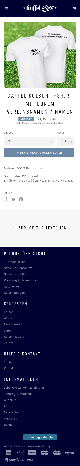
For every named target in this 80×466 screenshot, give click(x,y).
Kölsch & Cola (14, 336)
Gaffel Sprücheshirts (18, 268)
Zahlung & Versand (17, 394)
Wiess (8, 318)
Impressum (12, 418)
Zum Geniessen (14, 262)
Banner (9, 424)
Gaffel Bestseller (15, 274)
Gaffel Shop (20, 446)
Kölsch (8, 312)
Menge (60, 132)
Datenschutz (13, 412)
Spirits (8, 343)
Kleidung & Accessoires (21, 280)
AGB (7, 406)
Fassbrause (12, 324)
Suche (8, 362)
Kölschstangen (14, 292)
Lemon (8, 330)
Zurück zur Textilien (42, 228)
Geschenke (11, 286)
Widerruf (10, 400)
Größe (8, 132)
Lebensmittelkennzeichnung (24, 387)
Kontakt (9, 368)
